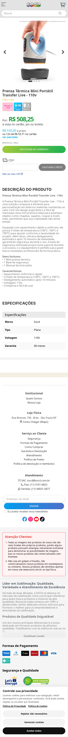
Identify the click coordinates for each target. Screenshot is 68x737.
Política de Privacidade (14, 706)
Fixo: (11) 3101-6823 (35, 484)
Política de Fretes (34, 459)
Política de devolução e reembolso (34, 463)
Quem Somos (34, 398)
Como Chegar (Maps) (35, 422)
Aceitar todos (34, 730)
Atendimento (34, 455)
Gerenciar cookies (34, 722)
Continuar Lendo (34, 636)
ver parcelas (10, 137)
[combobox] (34, 13)
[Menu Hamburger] (3, 4)
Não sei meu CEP (11, 173)
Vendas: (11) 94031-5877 (35, 489)
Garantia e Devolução (34, 451)
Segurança (34, 438)
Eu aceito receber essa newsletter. (28, 511)
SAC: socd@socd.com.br (35, 480)
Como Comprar (34, 447)
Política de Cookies (37, 706)
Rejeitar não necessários (34, 713)
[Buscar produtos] (60, 13)
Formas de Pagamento (34, 443)
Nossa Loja (34, 402)
